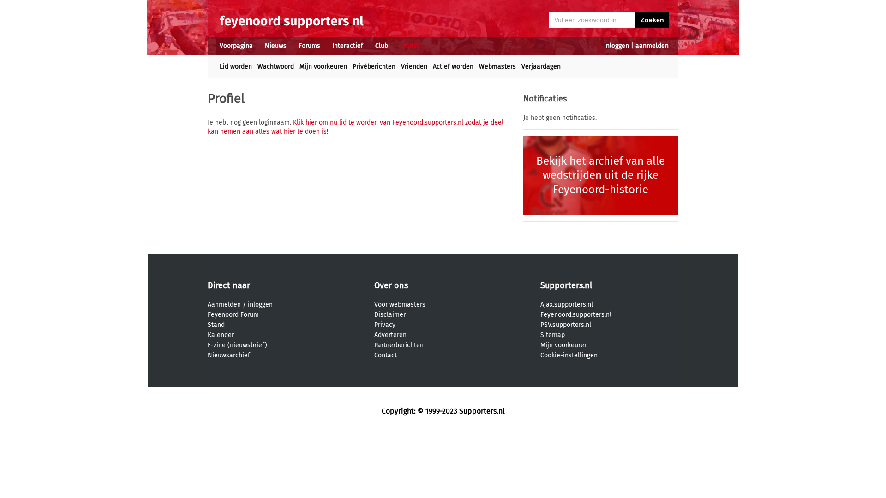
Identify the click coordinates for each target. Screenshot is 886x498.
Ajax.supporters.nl (566, 304)
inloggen (616, 46)
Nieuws (276, 46)
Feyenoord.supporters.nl (575, 315)
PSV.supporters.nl (565, 325)
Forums (309, 46)
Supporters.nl (566, 285)
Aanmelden (224, 304)
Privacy (384, 325)
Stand (216, 325)
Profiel (409, 46)
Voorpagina (236, 46)
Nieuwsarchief (229, 355)
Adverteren (390, 335)
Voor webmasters (399, 304)
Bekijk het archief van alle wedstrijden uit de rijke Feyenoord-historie (600, 175)
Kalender (221, 335)
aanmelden (652, 46)
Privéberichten (374, 67)
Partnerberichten (399, 345)
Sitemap (552, 335)
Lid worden (236, 67)
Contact (385, 355)
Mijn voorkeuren (323, 67)
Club (381, 46)
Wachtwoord (275, 67)
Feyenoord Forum (233, 315)
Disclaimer (390, 315)
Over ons (391, 285)
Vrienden (414, 67)
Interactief (347, 46)
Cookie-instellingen (569, 355)
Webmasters (497, 67)
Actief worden (453, 67)
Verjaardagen (541, 67)
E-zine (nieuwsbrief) (237, 345)
